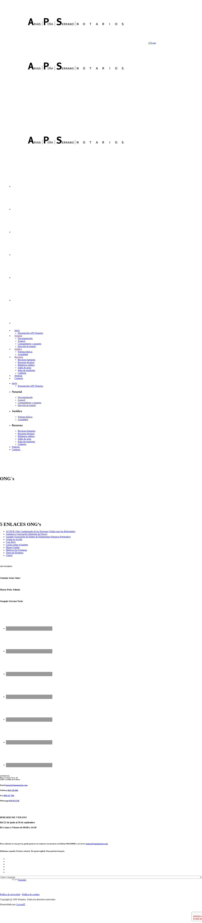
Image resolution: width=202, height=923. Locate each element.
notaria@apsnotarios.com (17, 785)
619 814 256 (14, 801)
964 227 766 (9, 795)
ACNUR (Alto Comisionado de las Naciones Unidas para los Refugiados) (40, 531)
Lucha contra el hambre (17, 544)
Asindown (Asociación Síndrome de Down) (26, 534)
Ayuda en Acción (14, 539)
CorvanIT (20, 904)
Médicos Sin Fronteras (16, 550)
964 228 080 (13, 790)
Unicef (9, 555)
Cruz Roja (11, 542)
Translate (22, 880)
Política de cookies (30, 894)
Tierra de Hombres (14, 552)
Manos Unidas (13, 547)
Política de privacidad (10, 894)
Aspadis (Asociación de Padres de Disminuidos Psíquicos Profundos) (38, 536)
